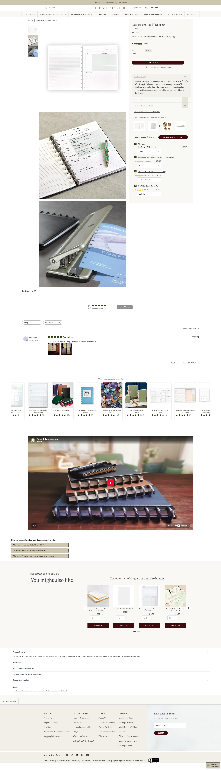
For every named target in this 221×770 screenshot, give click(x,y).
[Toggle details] (185, 100)
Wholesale (103, 736)
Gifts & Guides (175, 14)
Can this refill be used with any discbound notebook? (29, 550)
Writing (102, 14)
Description (139, 77)
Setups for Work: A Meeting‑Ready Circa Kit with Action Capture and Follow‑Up (41, 690)
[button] (204, 399)
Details (137, 100)
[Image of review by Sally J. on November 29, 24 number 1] (54, 349)
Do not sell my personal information (93, 760)
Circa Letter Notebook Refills (46, 20)
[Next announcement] (175, 2)
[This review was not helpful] (196, 362)
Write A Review (125, 307)
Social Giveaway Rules (128, 740)
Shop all (30, 20)
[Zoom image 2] (82, 155)
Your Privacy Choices (63, 760)
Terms (46, 760)
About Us (102, 717)
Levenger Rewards (126, 722)
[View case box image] (33, 51)
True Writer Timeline (107, 731)
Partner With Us (105, 727)
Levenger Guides (125, 745)
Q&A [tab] (34, 290)
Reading (115, 14)
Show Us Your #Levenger (129, 736)
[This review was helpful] (192, 362)
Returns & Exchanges (81, 717)
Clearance (191, 14)
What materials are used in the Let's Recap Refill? (28, 545)
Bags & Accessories (153, 14)
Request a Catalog (51, 722)
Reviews (122, 731)
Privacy (52, 760)
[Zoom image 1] (82, 67)
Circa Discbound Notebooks (53, 14)
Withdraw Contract (81, 736)
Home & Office (131, 14)
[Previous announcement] (45, 2)
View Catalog (49, 717)
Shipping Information (52, 736)
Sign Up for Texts (126, 717)
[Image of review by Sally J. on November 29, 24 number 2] (66, 349)
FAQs (75, 731)
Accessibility (76, 760)
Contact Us (77, 722)
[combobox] (32, 322)
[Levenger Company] (110, 8)
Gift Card (47, 727)
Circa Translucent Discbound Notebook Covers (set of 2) (156, 157)
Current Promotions (107, 722)
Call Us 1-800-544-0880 (84, 740)
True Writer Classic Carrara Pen (148, 186)
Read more (138, 92)
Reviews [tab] (25, 290)
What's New (30, 14)
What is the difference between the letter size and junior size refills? (33, 556)
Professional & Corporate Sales (56, 731)
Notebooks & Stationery (82, 14)
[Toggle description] (185, 76)
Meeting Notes (172, 84)
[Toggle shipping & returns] (185, 105)
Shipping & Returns (143, 105)
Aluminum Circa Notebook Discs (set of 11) (152, 172)
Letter (148, 51)
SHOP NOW (123, 2)
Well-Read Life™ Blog (128, 727)
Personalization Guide (82, 727)
